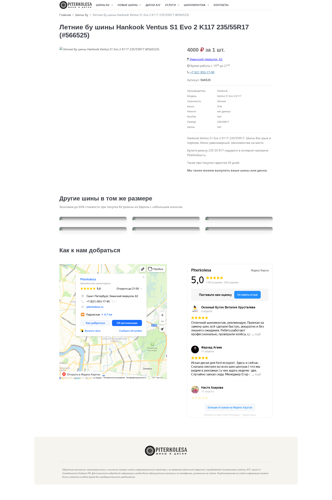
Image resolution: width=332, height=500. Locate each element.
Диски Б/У (153, 5)
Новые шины (128, 5)
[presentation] (63, 50)
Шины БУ (103, 5)
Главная (65, 15)
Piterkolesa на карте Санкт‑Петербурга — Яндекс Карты (230, 415)
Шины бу (81, 15)
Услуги (171, 5)
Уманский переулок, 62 (206, 59)
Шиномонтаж (195, 5)
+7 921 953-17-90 (202, 72)
